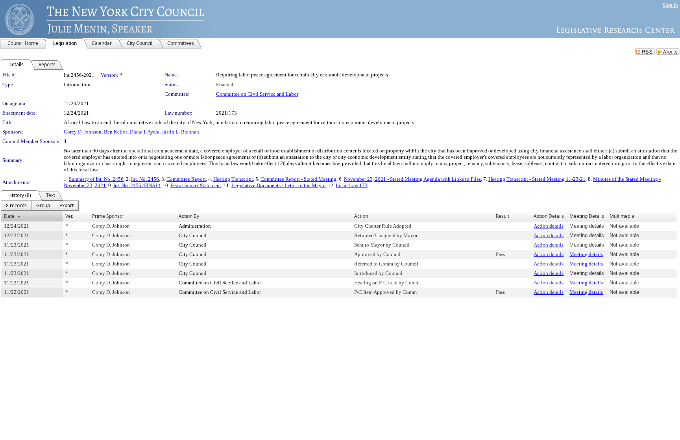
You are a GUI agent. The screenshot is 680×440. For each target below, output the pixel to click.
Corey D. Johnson (83, 132)
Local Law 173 (352, 185)
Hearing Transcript (233, 179)
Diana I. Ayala (144, 132)
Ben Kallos (116, 132)
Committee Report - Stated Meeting (298, 179)
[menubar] (40, 206)
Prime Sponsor (108, 216)
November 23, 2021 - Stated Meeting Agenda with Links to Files (412, 179)
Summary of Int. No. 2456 (96, 179)
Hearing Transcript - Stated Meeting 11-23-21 (537, 179)
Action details (549, 226)
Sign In (670, 5)
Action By (189, 216)
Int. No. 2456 (145, 179)
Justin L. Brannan (180, 132)
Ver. (69, 216)
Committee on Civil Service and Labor (257, 94)
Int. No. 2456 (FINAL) (136, 185)
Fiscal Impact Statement (195, 185)
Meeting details (586, 254)
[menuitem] (16, 205)
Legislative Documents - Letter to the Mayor (278, 185)
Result (502, 216)
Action (361, 216)
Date (9, 216)
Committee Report (186, 179)
